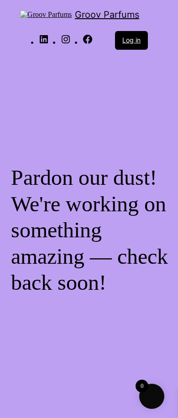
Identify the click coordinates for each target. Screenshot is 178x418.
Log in (131, 40)
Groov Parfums (107, 14)
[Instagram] (65, 42)
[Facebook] (87, 42)
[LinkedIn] (43, 42)
